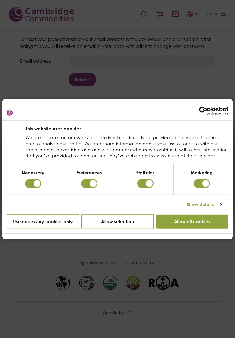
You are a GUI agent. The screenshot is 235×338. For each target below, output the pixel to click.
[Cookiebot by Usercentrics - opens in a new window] (203, 111)
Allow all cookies (192, 221)
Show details (200, 204)
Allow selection (117, 221)
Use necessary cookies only (43, 221)
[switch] (89, 183)
